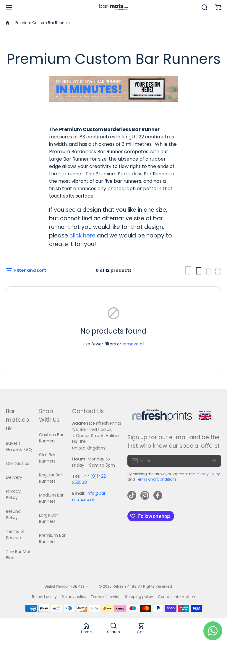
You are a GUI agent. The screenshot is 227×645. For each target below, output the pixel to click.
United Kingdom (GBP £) (64, 586)
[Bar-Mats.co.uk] (113, 7)
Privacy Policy (208, 473)
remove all (133, 344)
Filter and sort (30, 270)
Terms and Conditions (156, 479)
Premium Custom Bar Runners (42, 22)
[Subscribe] (213, 461)
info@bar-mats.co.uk (90, 496)
